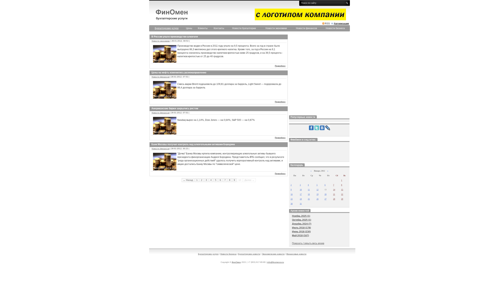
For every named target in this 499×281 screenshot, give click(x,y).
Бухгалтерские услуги (208, 254)
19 (318, 194)
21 (334, 194)
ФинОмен (236, 262)
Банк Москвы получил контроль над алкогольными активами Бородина (193, 144)
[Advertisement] (319, 74)
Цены (189, 28)
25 (309, 199)
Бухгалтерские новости (249, 254)
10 (301, 190)
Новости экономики (276, 28)
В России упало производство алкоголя (174, 36)
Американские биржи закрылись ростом (174, 108)
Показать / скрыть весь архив (308, 243)
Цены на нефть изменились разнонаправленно (178, 72)
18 (309, 194)
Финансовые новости (296, 254)
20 (325, 194)
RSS (327, 23)
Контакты (219, 28)
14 (334, 190)
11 (309, 190)
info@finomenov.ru (275, 262)
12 (318, 190)
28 (334, 199)
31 (301, 204)
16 (292, 194)
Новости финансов (306, 28)
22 (342, 194)
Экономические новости (273, 254)
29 (342, 199)
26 (318, 199)
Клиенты (203, 28)
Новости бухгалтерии (244, 28)
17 (301, 194)
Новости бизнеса (335, 28)
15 (342, 190)
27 (325, 199)
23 (292, 199)
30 (292, 204)
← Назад (188, 180)
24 (301, 199)
